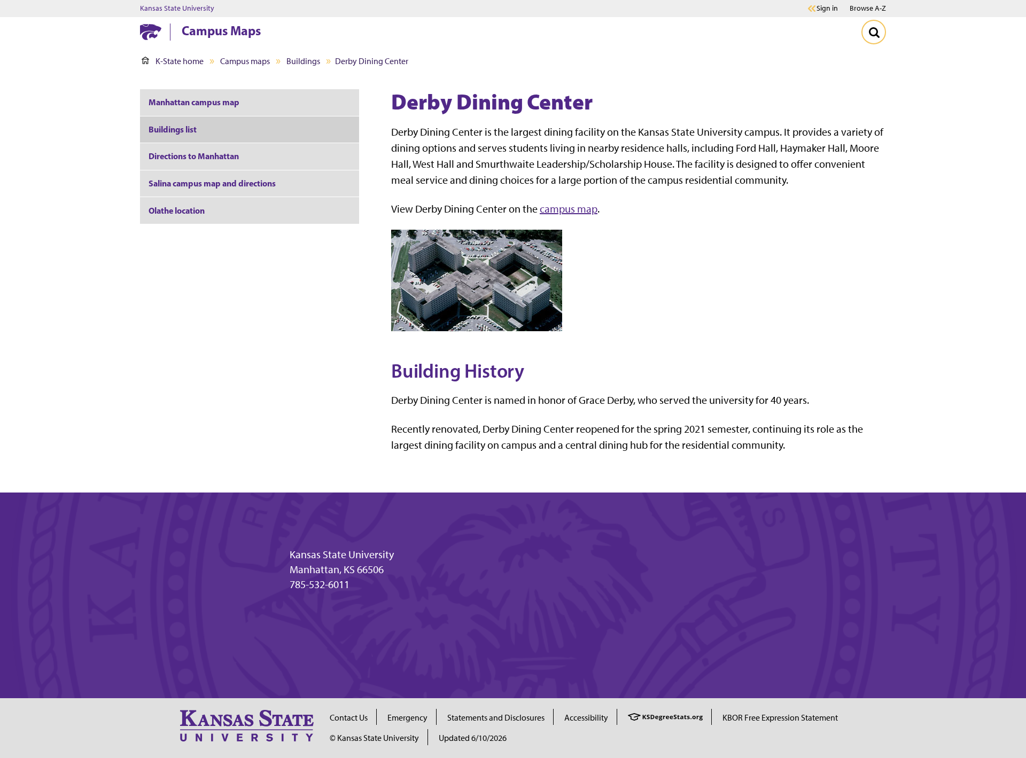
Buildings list (173, 129)
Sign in (827, 8)
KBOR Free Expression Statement (780, 718)
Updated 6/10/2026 (473, 738)
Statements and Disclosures (496, 718)
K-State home (180, 61)
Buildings (303, 61)
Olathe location (177, 210)
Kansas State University (177, 8)
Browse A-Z (868, 8)
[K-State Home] (150, 32)
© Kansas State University (374, 738)
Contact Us (349, 718)
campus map (568, 208)
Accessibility (586, 718)
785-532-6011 (319, 584)
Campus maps (245, 61)
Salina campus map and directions (212, 183)
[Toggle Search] (873, 32)
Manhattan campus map (194, 102)
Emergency (407, 718)
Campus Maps (221, 30)
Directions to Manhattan (194, 156)
